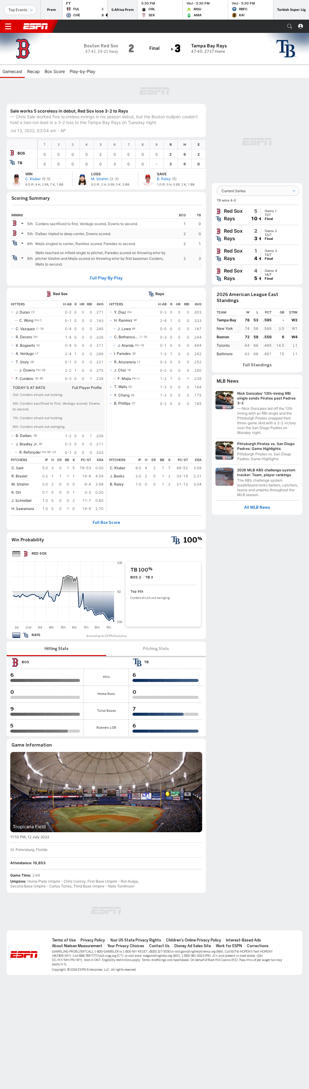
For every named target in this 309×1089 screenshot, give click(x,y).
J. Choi (120, 370)
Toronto (223, 345)
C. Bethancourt (126, 337)
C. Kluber (117, 468)
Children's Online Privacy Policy (193, 940)
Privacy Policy (93, 940)
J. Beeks (117, 476)
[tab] (56, 649)
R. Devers (24, 337)
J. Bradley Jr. (27, 444)
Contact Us (159, 946)
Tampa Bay (226, 320)
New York (225, 328)
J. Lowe (124, 328)
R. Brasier (19, 476)
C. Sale (17, 468)
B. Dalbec (24, 435)
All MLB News (257, 507)
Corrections (258, 946)
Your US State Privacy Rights (135, 940)
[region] (121, 154)
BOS (21, 153)
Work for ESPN (229, 946)
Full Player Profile (87, 387)
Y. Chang (121, 395)
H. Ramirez (123, 320)
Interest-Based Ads (243, 940)
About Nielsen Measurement (77, 946)
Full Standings (257, 365)
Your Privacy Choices (125, 946)
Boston (223, 337)
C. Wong (26, 320)
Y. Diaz (120, 312)
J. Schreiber (21, 500)
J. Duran (23, 312)
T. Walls (120, 386)
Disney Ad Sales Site (192, 946)
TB (20, 163)
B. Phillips (122, 403)
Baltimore (225, 354)
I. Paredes (122, 353)
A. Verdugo (25, 353)
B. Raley (117, 484)
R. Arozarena (125, 362)
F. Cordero (24, 378)
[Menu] (8, 26)
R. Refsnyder (30, 452)
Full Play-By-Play (106, 278)
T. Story (22, 362)
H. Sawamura (22, 508)
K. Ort (16, 492)
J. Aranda (126, 345)
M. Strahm (20, 484)
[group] (257, 215)
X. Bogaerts (25, 345)
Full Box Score (106, 523)
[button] (289, 26)
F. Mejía (124, 378)
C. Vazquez (25, 328)
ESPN (35, 26)
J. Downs (27, 370)
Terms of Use (64, 940)
